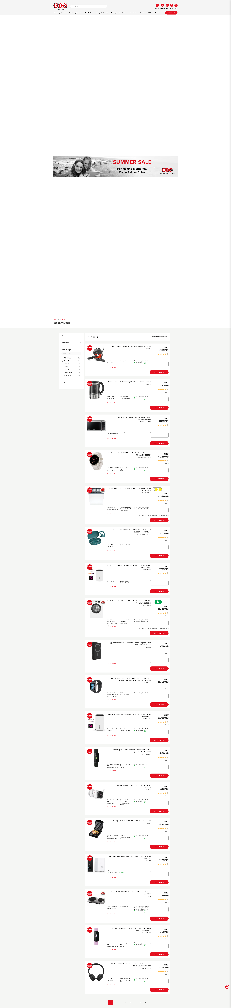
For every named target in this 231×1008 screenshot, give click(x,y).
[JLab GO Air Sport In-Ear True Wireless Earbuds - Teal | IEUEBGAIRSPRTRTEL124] (96, 538)
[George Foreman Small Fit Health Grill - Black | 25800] (96, 829)
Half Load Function (111, 509)
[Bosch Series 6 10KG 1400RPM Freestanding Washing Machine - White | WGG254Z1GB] (96, 609)
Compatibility (110, 467)
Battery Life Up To (124, 467)
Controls (122, 729)
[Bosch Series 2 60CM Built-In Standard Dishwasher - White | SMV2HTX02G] (96, 496)
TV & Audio (88, 13)
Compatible (110, 800)
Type (108, 363)
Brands (142, 13)
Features (122, 802)
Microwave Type (109, 432)
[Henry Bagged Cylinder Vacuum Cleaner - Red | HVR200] (96, 354)
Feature (122, 398)
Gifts (150, 13)
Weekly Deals (63, 319)
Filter (121, 396)
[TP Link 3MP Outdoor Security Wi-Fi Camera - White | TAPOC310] (96, 793)
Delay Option (110, 620)
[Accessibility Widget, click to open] (227, 987)
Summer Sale (171, 13)
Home (55, 319)
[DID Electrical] (60, 6)
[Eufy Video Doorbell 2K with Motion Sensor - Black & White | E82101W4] (96, 864)
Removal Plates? (111, 838)
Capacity (122, 361)
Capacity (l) (109, 398)
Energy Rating (123, 510)
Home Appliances (60, 13)
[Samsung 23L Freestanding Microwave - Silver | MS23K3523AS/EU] (96, 425)
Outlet (157, 13)
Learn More (145, 363)
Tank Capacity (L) (111, 729)
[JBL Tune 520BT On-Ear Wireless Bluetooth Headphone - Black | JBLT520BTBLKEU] (96, 972)
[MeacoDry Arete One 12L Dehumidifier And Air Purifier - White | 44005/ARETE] (96, 573)
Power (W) (109, 396)
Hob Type (109, 908)
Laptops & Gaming (102, 13)
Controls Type (110, 906)
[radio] (94, 337)
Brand (108, 361)
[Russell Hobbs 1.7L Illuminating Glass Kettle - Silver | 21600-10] (96, 390)
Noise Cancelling (124, 978)
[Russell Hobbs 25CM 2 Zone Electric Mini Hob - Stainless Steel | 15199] (96, 900)
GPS (121, 471)
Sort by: (159, 337)
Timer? (121, 835)
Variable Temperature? (112, 835)
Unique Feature (111, 623)
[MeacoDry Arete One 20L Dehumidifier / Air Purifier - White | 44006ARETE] (96, 722)
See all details (111, 367)
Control (109, 582)
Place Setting (110, 507)
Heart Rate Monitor (111, 471)
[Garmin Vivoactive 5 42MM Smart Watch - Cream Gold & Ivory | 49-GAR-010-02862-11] (96, 461)
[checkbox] (71, 358)
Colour (108, 544)
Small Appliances (75, 13)
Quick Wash (110, 621)
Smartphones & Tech (118, 13)
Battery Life (109, 696)
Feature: (122, 837)
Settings (109, 730)
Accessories (132, 13)
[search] (104, 6)
